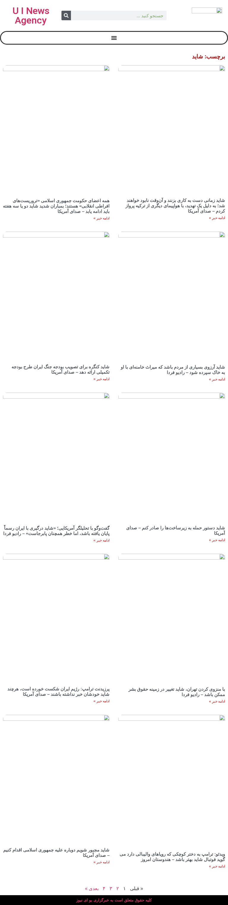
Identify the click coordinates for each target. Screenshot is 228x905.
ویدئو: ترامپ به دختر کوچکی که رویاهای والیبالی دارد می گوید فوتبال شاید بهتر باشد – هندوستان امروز (172, 856)
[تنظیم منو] (114, 38)
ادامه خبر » (217, 218)
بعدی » (92, 888)
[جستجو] (66, 15)
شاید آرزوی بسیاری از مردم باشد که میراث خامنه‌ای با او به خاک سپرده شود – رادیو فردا (173, 369)
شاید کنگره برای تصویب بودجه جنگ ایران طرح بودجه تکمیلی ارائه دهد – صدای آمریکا (61, 369)
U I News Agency (30, 15)
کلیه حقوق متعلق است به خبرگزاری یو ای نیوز (114, 900)
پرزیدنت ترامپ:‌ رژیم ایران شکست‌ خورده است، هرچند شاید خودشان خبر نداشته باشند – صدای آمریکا (58, 691)
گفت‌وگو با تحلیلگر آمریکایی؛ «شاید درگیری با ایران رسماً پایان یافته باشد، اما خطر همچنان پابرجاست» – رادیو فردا (56, 530)
